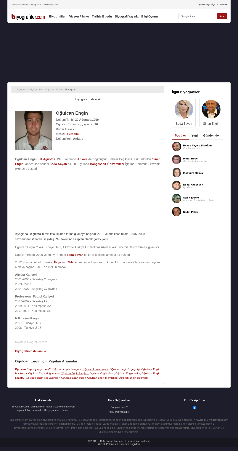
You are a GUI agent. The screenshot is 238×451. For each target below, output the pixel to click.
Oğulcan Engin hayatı (95, 369)
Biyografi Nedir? (119, 407)
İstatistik (95, 99)
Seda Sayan (184, 123)
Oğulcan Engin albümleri (133, 377)
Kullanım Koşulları (129, 443)
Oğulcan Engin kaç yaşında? (43, 377)
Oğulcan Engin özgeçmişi (125, 369)
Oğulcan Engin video (102, 373)
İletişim (223, 5)
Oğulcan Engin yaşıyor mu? (33, 369)
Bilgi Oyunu (149, 16)
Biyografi (81, 99)
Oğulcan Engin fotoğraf (74, 373)
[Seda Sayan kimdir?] (184, 110)
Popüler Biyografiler (118, 411)
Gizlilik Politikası (107, 443)
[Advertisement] (119, 53)
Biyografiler (57, 16)
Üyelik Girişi (204, 5)
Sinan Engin (211, 123)
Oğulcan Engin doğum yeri (44, 373)
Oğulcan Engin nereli (73, 377)
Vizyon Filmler (79, 16)
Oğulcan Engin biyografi (66, 369)
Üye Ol (214, 5)
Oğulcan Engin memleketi (102, 377)
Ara (222, 16)
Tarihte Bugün (102, 16)
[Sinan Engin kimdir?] (211, 110)
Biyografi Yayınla (127, 16)
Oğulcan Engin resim (127, 373)
